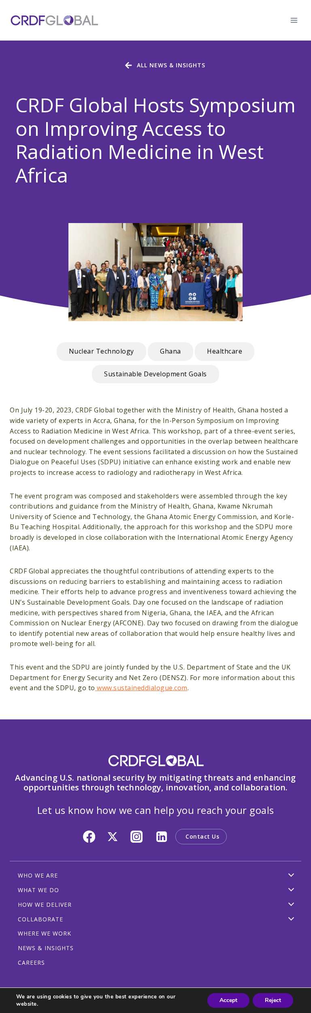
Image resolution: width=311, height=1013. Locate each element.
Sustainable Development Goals (155, 373)
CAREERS (31, 962)
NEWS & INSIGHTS (46, 948)
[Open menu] (293, 20)
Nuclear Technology (101, 351)
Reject (273, 1000)
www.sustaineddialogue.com (141, 687)
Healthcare (224, 351)
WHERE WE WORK (44, 933)
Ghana (170, 351)
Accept (228, 1000)
